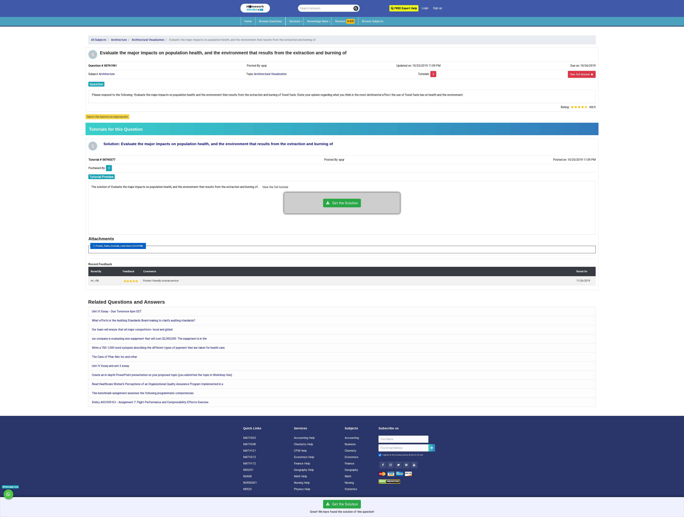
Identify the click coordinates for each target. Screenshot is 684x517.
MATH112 (249, 463)
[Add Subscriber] (431, 447)
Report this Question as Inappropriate (107, 116)
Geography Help (304, 470)
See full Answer (580, 74)
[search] (356, 8)
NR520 (247, 489)
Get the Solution (344, 203)
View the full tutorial (275, 187)
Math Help (300, 476)
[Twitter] (398, 465)
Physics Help (302, 489)
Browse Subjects (372, 21)
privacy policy (401, 455)
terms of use (417, 455)
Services (294, 21)
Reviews (344, 21)
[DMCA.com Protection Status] (389, 481)
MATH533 (249, 438)
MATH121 (249, 450)
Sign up (437, 8)
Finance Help (302, 463)
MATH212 (249, 457)
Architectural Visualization (270, 74)
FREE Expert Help (405, 8)
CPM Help (300, 450)
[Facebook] (382, 465)
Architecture (107, 74)
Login (425, 8)
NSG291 (248, 470)
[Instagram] (390, 465)
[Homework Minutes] (255, 8)
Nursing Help (302, 482)
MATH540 (249, 444)
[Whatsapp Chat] (8, 494)
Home (248, 21)
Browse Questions (270, 21)
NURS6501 (250, 482)
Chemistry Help (303, 444)
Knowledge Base (317, 21)
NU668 (247, 476)
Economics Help (304, 457)
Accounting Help (304, 438)
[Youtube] (406, 465)
